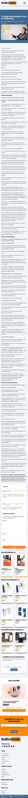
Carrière (3, 776)
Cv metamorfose (5, 755)
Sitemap (12, 797)
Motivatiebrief (4, 773)
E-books (3, 759)
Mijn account (4, 782)
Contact (3, 792)
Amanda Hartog (9, 503)
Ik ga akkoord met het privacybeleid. (13, 667)
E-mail (4, 540)
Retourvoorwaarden (19, 795)
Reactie (5, 520)
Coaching (3, 763)
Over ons (3, 790)
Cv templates (4, 754)
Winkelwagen (4, 784)
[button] (24, 3)
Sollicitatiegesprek (5, 774)
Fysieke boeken (5, 761)
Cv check (3, 757)
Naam (4, 533)
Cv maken (3, 771)
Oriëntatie (5, 704)
